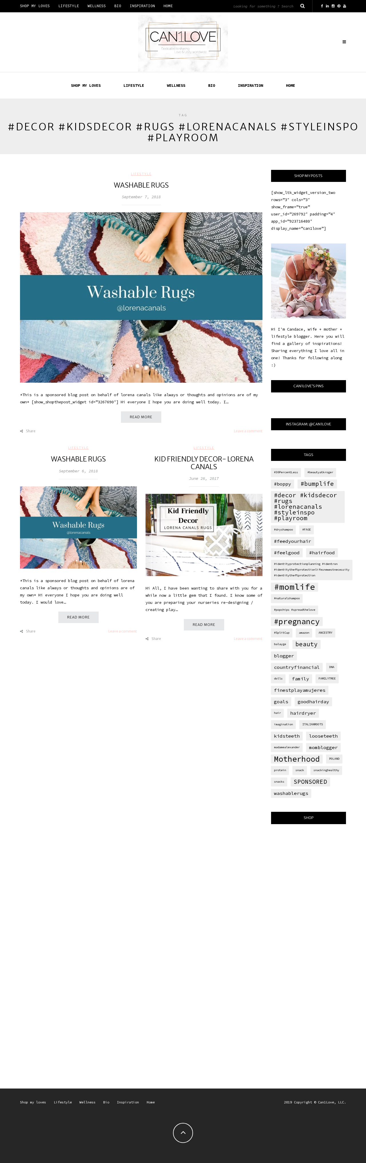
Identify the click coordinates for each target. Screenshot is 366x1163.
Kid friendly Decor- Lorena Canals (204, 463)
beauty (306, 644)
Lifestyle (68, 5)
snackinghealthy (326, 770)
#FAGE (306, 529)
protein (280, 770)
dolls (278, 678)
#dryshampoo (283, 529)
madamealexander (287, 747)
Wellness (96, 5)
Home (168, 5)
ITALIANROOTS (312, 724)
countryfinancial (297, 667)
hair (277, 713)
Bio (117, 5)
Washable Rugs (141, 185)
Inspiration (142, 5)
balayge (280, 644)
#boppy (282, 484)
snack (299, 770)
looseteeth (323, 736)
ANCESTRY (325, 632)
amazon (304, 632)
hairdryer (303, 713)
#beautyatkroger (320, 472)
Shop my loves (35, 5)
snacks (279, 781)
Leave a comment (248, 431)
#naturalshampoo (287, 598)
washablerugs (291, 793)
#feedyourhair (292, 541)
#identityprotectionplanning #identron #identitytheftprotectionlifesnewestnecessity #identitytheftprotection (311, 569)
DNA (331, 667)
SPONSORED (310, 781)
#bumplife (317, 484)
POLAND (334, 759)
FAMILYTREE (327, 678)
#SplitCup (281, 632)
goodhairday (313, 701)
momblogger (323, 747)
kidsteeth (287, 736)
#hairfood (322, 552)
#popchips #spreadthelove (294, 610)
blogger (284, 656)
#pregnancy (297, 621)
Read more (141, 417)
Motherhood (297, 759)
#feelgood (287, 552)
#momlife (294, 587)
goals (281, 701)
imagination (283, 724)
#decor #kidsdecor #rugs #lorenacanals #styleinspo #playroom (305, 506)
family (300, 678)
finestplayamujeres (299, 690)
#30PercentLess (286, 472)
